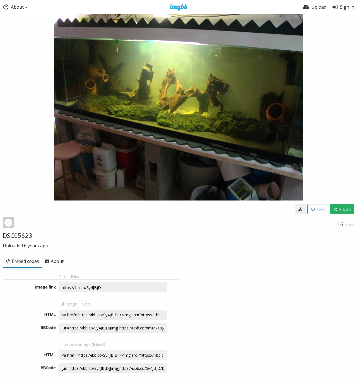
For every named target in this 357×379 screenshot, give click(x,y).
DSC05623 (17, 235)
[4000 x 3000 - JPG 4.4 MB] (300, 209)
